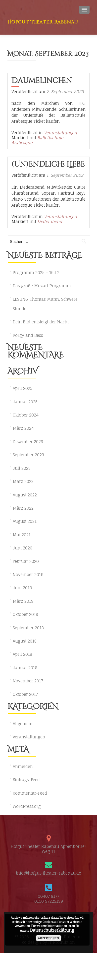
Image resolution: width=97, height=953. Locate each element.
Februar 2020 (26, 561)
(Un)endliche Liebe (48, 164)
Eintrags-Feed (26, 779)
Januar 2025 (25, 401)
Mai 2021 (22, 534)
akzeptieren (48, 938)
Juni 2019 (22, 587)
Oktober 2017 (25, 694)
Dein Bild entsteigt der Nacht (41, 321)
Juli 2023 (22, 468)
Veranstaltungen (60, 132)
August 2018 (25, 641)
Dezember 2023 (28, 441)
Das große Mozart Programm (42, 285)
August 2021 (25, 521)
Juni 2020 (22, 547)
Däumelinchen (41, 81)
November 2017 (28, 680)
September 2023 (28, 454)
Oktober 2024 (26, 415)
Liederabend (49, 221)
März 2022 (23, 508)
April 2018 (22, 654)
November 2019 (28, 574)
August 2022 (25, 494)
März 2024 (23, 428)
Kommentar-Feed (30, 793)
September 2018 (28, 627)
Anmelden (23, 766)
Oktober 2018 (25, 614)
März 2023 (23, 481)
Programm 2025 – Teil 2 (36, 272)
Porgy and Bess (28, 335)
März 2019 (23, 601)
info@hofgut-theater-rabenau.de (48, 873)
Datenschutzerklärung (52, 930)
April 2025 (22, 388)
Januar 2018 (25, 667)
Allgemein (23, 723)
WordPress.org (27, 806)
